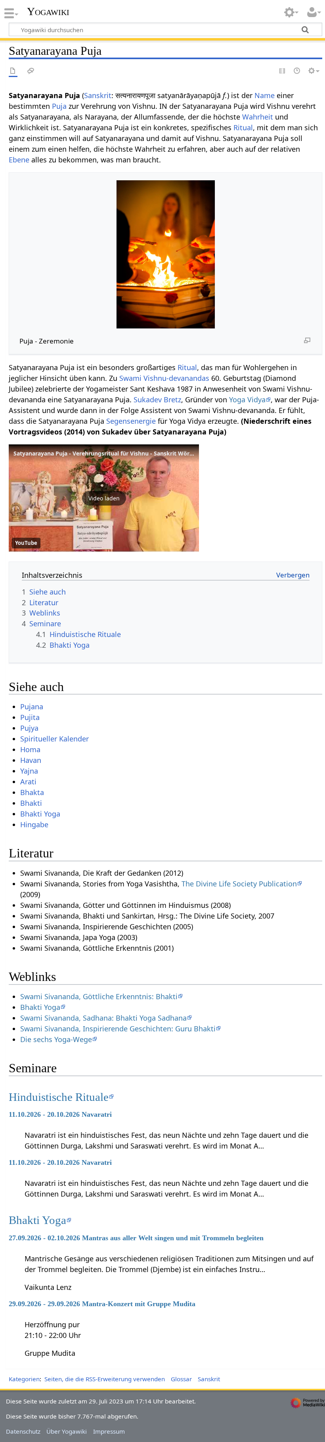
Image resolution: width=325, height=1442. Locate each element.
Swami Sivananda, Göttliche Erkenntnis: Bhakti (99, 996)
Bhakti (31, 803)
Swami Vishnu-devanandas (164, 378)
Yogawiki (48, 11)
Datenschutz (23, 1431)
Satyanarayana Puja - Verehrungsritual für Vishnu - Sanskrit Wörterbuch (112, 453)
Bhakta (32, 792)
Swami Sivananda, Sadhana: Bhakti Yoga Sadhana (103, 1018)
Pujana (31, 706)
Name (264, 95)
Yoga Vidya (247, 399)
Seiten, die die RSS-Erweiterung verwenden (104, 1379)
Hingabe (34, 824)
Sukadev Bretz (157, 399)
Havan (30, 760)
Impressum (109, 1431)
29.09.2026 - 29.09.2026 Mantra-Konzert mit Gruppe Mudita (102, 1304)
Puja (59, 106)
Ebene (19, 159)
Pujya (29, 728)
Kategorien (24, 1379)
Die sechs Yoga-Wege (56, 1039)
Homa (30, 749)
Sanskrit (97, 95)
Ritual (243, 127)
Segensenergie (131, 421)
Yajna (29, 771)
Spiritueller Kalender (54, 738)
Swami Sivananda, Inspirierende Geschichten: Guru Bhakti (118, 1028)
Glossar (181, 1379)
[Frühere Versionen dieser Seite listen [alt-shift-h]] (297, 71)
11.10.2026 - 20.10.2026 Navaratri (60, 1114)
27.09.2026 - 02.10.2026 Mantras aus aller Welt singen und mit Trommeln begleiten (136, 1238)
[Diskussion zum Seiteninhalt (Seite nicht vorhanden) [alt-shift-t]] (31, 71)
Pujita (30, 717)
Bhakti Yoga (40, 813)
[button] (104, 498)
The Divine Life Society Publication (239, 883)
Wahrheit (257, 117)
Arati (28, 781)
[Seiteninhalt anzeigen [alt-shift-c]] (13, 71)
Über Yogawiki (66, 1431)
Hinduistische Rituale (59, 1097)
